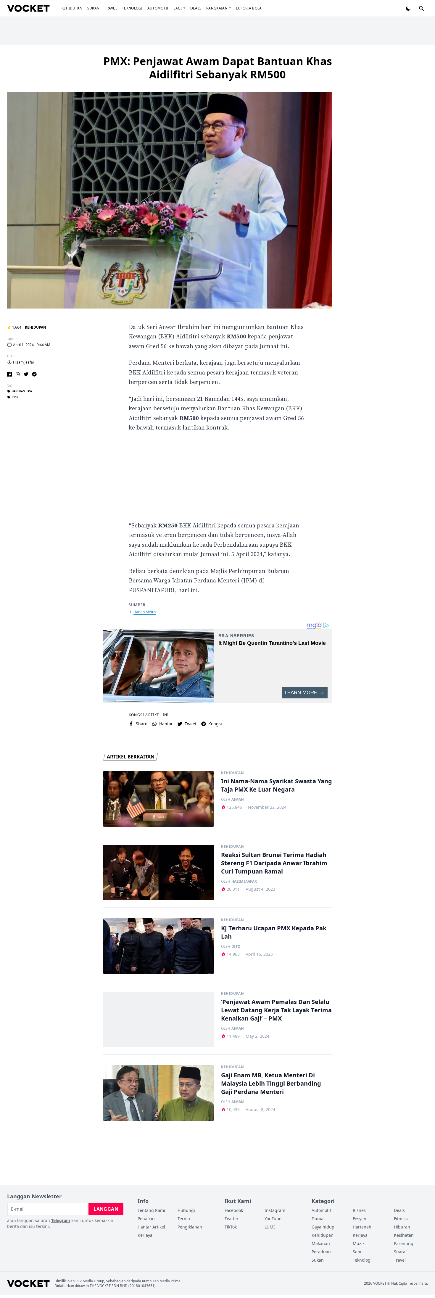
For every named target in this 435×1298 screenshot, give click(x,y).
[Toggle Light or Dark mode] (408, 8)
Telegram (60, 1220)
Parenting (403, 1243)
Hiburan (402, 1227)
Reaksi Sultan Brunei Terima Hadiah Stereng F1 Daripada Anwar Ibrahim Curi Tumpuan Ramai (274, 863)
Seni (357, 1252)
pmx (15, 397)
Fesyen (359, 1218)
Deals (196, 8)
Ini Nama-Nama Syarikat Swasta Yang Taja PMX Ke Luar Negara (276, 785)
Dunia (317, 1218)
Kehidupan (72, 8)
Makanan (321, 1243)
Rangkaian (217, 8)
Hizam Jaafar (23, 362)
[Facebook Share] (9, 374)
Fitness (401, 1218)
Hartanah (362, 1227)
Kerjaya (145, 1235)
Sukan (93, 8)
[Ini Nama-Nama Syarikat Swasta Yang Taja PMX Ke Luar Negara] (158, 799)
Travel (110, 8)
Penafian (146, 1218)
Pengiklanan (190, 1227)
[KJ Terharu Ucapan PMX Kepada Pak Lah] (158, 946)
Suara (399, 1252)
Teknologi (132, 8)
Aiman (237, 799)
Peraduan (321, 1252)
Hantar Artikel (151, 1227)
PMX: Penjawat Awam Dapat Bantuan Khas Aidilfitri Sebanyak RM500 (217, 68)
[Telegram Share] (34, 374)
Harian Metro (144, 611)
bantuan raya (22, 391)
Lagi (177, 8)
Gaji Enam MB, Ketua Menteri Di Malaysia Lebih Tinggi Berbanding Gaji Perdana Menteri (271, 1083)
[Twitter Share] (26, 374)
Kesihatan (404, 1235)
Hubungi (186, 1210)
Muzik (359, 1243)
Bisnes (359, 1210)
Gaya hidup (323, 1227)
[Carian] (421, 8)
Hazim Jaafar (244, 881)
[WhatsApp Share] (17, 374)
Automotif (158, 8)
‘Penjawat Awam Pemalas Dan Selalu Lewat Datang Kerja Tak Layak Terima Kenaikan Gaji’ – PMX (276, 1010)
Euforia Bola (249, 8)
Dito (236, 946)
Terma (184, 1218)
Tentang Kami (151, 1210)
